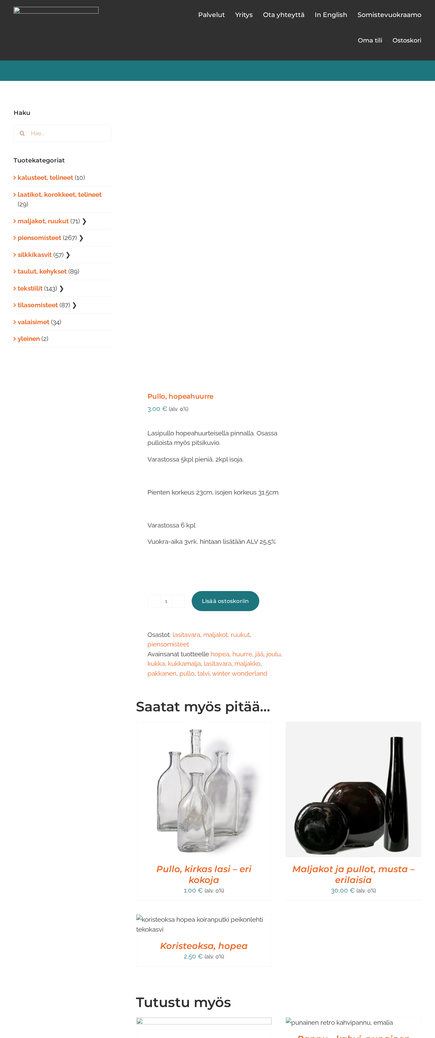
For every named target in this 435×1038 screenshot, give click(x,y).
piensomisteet (168, 644)
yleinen (29, 338)
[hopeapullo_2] (204, 238)
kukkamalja (184, 663)
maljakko (247, 663)
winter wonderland (239, 673)
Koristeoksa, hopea (204, 945)
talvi (203, 673)
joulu (273, 654)
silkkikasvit (35, 254)
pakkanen (161, 673)
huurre (242, 654)
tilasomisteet (38, 305)
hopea (220, 654)
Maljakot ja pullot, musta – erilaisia (353, 874)
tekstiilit (30, 288)
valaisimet (33, 322)
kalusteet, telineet (45, 177)
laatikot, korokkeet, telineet (60, 194)
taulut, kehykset (42, 271)
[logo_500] (56, 10)
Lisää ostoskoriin (225, 601)
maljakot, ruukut (226, 634)
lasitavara (186, 634)
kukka (156, 663)
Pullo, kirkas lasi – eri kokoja (203, 874)
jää (259, 654)
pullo (186, 673)
